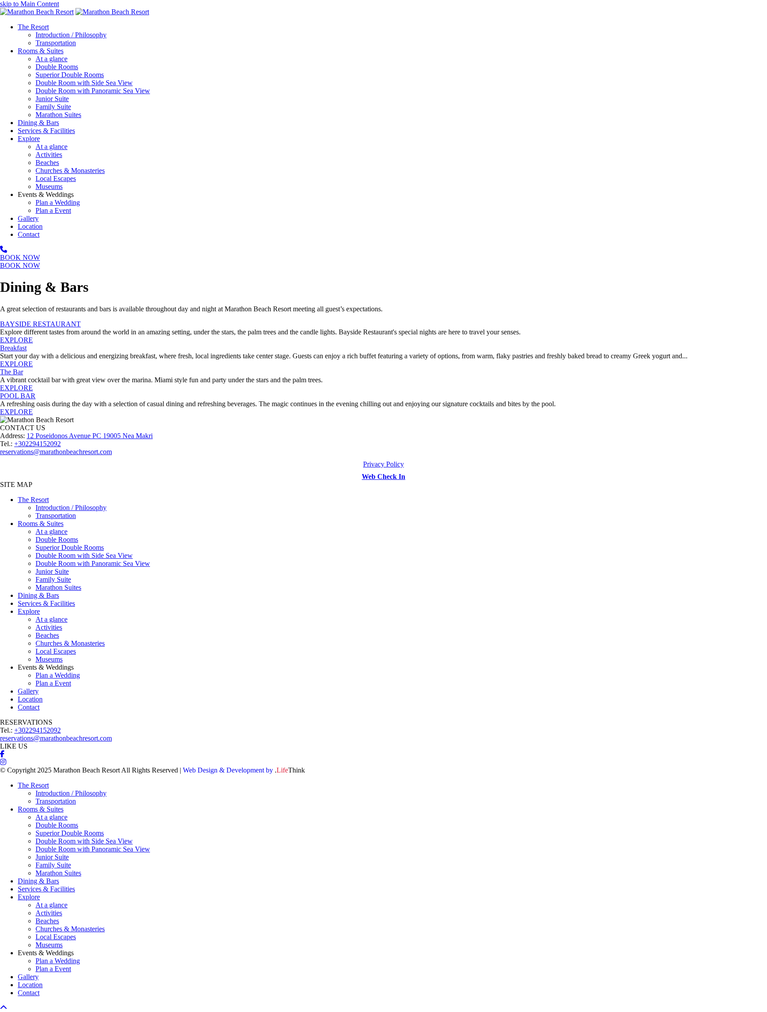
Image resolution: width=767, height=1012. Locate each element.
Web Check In (383, 476)
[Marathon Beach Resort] (37, 12)
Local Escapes (56, 651)
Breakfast (13, 348)
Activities (49, 627)
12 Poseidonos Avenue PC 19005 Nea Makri (90, 435)
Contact (29, 707)
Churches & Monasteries (70, 643)
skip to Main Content (29, 4)
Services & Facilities (46, 603)
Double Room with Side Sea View (84, 555)
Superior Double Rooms (70, 547)
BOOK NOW (20, 257)
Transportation (56, 515)
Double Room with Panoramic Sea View (93, 563)
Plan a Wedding (58, 675)
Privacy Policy (383, 464)
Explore (29, 611)
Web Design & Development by (244, 770)
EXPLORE (16, 340)
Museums (49, 659)
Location (30, 699)
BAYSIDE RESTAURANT (40, 324)
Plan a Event (53, 683)
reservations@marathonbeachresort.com (56, 451)
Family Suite (53, 579)
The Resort (33, 499)
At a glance (51, 531)
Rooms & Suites (40, 523)
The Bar (11, 372)
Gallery (28, 691)
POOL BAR (18, 396)
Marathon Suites (58, 587)
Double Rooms (57, 539)
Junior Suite (52, 571)
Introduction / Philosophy (71, 507)
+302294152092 (37, 443)
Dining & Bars (38, 595)
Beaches (47, 635)
